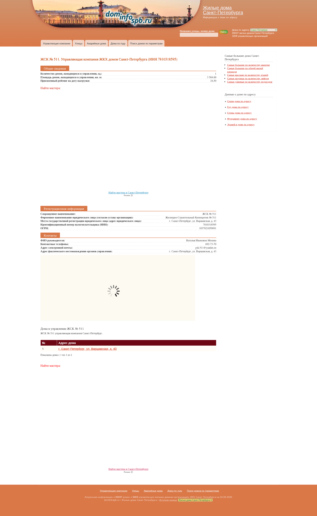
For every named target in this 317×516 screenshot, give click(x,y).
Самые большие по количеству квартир (248, 64)
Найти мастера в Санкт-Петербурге (128, 192)
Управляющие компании (56, 43)
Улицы (78, 43)
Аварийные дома (96, 43)
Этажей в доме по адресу (241, 124)
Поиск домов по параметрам (146, 43)
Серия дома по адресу (239, 101)
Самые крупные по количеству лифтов (248, 78)
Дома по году (118, 43)
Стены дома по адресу (239, 112)
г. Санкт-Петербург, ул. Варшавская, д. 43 (87, 348)
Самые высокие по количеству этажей (247, 75)
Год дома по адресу (238, 107)
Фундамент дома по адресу (242, 118)
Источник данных (168, 499)
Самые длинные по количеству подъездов (249, 81)
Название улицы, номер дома (197, 31)
